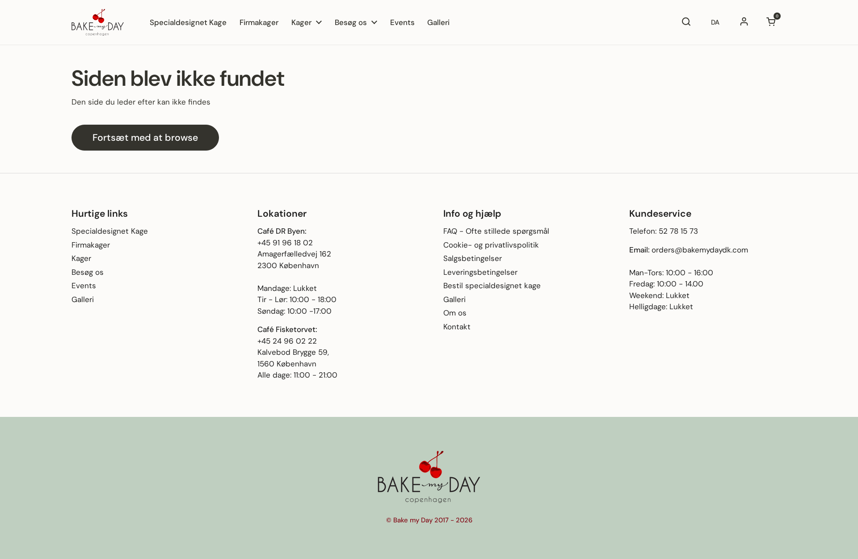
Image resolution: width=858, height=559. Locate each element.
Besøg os (88, 272)
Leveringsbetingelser (480, 272)
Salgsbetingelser (472, 258)
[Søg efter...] (686, 22)
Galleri (83, 299)
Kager (81, 258)
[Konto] (744, 22)
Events (84, 285)
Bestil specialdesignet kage (492, 285)
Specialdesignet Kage (110, 231)
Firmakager (91, 245)
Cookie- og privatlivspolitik (491, 245)
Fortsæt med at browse (145, 137)
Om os (455, 313)
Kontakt (457, 327)
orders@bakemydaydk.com (700, 250)
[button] (771, 22)
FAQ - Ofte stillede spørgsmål (496, 231)
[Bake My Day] (98, 22)
